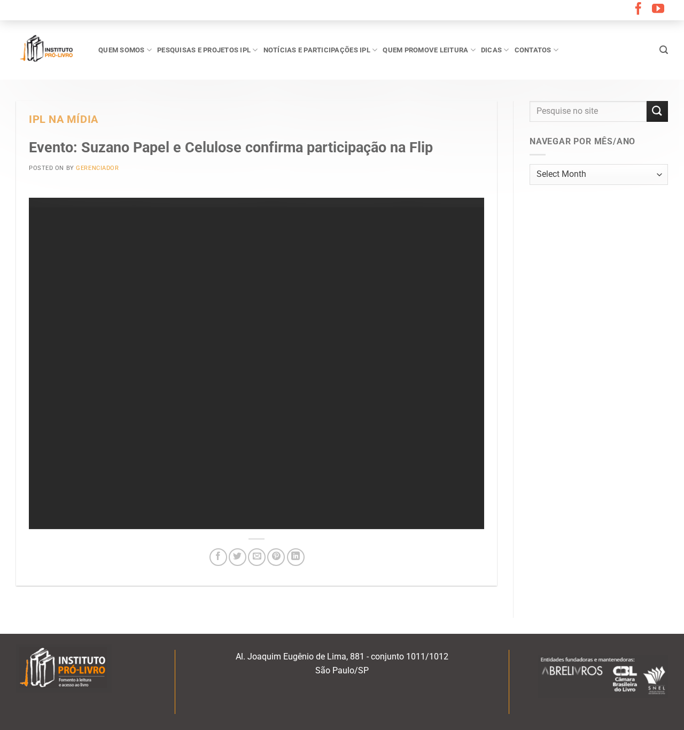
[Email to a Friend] (257, 557)
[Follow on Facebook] (638, 10)
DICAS (491, 50)
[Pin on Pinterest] (276, 557)
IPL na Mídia (63, 119)
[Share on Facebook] (218, 557)
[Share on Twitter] (237, 557)
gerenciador (97, 168)
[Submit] (657, 111)
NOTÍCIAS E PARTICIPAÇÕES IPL (316, 50)
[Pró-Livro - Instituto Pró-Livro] (49, 49)
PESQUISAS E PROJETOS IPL (204, 50)
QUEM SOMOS (121, 50)
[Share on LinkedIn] (296, 557)
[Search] (663, 50)
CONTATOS (533, 50)
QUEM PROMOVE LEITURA (425, 50)
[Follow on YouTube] (658, 10)
